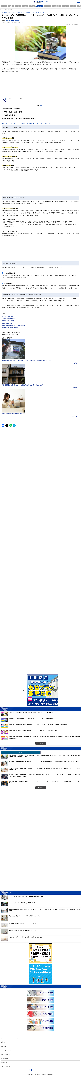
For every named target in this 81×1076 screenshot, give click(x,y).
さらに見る (40, 743)
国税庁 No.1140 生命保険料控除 (10, 327)
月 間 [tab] (60, 752)
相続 (18, 6)
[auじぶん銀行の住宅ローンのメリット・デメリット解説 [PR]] (19, 926)
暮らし (65, 6)
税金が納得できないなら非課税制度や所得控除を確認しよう (20, 118)
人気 (4, 6)
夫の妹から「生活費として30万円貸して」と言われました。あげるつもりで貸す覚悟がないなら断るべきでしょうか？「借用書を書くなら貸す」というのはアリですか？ (44, 769)
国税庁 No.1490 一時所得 (8, 320)
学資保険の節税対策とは (9, 115)
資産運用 (56, 6)
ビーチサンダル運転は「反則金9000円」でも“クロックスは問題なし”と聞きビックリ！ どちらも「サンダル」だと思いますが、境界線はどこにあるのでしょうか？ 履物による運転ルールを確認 (44, 775)
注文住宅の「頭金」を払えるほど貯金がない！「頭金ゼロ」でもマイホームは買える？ (23, 12)
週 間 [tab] (20, 752)
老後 (73, 6)
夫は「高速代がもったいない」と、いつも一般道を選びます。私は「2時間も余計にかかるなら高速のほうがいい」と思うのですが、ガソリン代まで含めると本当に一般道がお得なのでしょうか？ (44, 756)
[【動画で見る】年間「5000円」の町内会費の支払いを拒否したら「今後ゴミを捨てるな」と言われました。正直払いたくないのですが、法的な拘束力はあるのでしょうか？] (41, 739)
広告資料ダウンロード (6, 1066)
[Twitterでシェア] (6, 425)
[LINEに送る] (10, 425)
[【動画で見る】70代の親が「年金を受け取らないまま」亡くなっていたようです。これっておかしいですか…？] (31, 733)
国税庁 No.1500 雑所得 (7, 323)
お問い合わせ (4, 1058)
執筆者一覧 (4, 1062)
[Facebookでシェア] (3, 425)
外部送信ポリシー (5, 1054)
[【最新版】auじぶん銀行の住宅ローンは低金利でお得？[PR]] (18, 933)
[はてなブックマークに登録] (14, 425)
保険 (39, 6)
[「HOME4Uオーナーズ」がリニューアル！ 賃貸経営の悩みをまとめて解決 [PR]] (23, 899)
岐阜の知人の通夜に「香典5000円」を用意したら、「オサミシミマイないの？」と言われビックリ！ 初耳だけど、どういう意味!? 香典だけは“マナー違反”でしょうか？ (44, 782)
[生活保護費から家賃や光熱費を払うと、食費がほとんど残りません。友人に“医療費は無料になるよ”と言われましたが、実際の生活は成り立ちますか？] (4, 763)
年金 (32, 6)
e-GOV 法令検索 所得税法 (8, 316)
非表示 (41, 105)
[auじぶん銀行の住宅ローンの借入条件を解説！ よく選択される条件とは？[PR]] (23, 940)
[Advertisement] (40, 85)
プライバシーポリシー (6, 1050)
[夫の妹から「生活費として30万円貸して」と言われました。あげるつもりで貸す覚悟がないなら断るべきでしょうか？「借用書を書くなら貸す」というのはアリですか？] (4, 770)
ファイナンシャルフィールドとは (9, 1037)
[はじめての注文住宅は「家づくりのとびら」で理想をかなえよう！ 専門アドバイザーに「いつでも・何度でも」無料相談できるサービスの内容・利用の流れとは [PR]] (41, 912)
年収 (11, 6)
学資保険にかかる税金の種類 (11, 108)
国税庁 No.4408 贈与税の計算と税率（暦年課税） (14, 325)
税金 (25, 6)
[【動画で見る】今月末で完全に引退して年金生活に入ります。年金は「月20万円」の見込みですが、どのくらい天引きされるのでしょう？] (37, 727)
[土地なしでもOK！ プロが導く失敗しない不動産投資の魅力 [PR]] (20, 905)
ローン (47, 6)
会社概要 (3, 1042)
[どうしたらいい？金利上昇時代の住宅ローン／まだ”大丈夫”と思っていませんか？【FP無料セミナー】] (29, 715)
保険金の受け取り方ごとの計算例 (12, 112)
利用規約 (3, 1046)
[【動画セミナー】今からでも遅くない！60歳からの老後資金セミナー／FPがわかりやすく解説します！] (29, 721)
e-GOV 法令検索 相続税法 (8, 318)
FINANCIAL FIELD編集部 (12, 20)
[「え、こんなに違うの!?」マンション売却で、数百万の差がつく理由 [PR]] (22, 920)
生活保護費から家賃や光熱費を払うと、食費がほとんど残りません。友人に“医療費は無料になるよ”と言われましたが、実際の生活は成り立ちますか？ (44, 761)
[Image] (40, 2)
